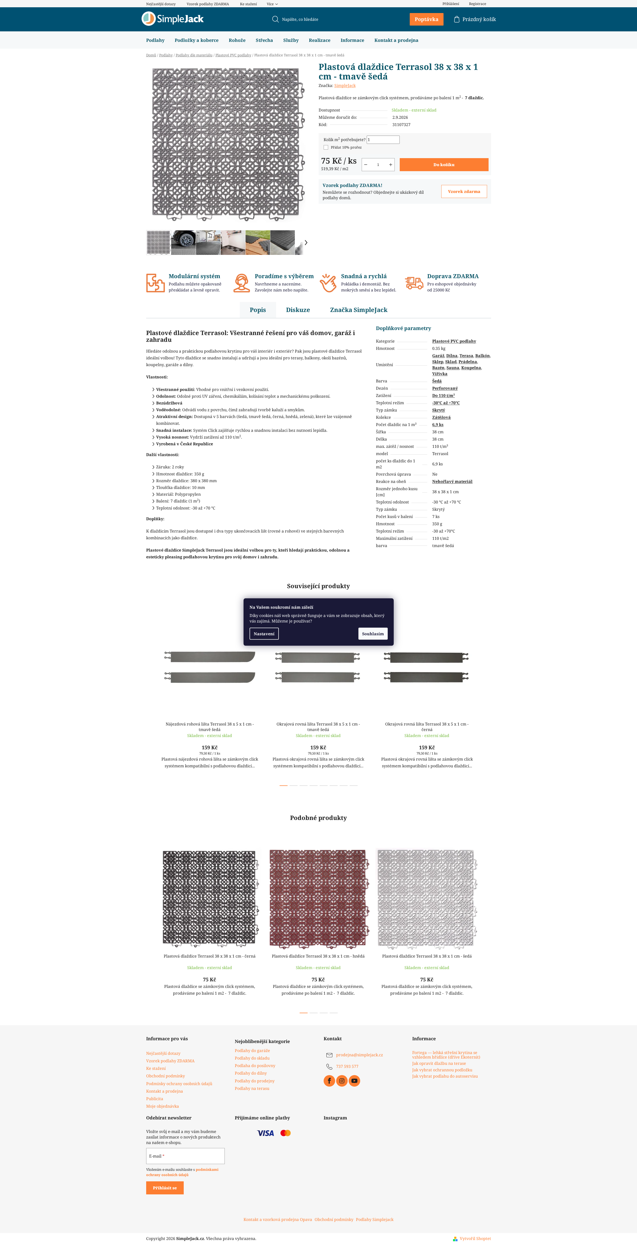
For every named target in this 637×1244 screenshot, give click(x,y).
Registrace (477, 3)
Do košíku (444, 164)
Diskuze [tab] (298, 309)
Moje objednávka (162, 1106)
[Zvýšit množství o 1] (390, 164)
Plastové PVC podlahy (454, 341)
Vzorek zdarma (464, 191)
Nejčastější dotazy (161, 4)
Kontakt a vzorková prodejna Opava (278, 1219)
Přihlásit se (165, 1188)
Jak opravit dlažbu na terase (439, 1063)
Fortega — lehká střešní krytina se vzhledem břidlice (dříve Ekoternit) (446, 1055)
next (487, 699)
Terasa (466, 355)
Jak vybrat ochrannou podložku (442, 1070)
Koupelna (471, 367)
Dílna (452, 355)
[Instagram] (342, 1081)
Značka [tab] (358, 309)
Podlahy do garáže (252, 1050)
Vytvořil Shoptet (475, 1238)
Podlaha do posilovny (255, 1065)
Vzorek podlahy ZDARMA (208, 4)
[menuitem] (155, 40)
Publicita (154, 1098)
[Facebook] (329, 1081)
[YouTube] (354, 1081)
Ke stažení (248, 4)
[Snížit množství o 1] (365, 164)
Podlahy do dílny (251, 1073)
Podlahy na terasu (252, 1088)
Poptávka (427, 19)
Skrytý (438, 410)
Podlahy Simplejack (374, 1219)
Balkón (482, 355)
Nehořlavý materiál (452, 481)
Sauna (453, 367)
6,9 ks (438, 424)
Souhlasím (373, 634)
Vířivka (440, 373)
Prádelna (468, 361)
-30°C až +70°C (446, 402)
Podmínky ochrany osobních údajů (179, 1083)
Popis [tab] (258, 309)
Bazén (438, 367)
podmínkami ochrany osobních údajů (182, 1172)
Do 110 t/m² (443, 395)
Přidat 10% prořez (346, 147)
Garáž (438, 355)
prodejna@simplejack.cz (359, 1055)
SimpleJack (345, 85)
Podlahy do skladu (252, 1058)
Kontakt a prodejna (164, 1091)
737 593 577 (347, 1066)
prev (150, 699)
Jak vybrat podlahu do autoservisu (445, 1076)
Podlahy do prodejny (255, 1081)
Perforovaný (445, 388)
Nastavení (264, 634)
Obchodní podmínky (165, 1076)
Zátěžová (441, 417)
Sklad (451, 361)
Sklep (437, 361)
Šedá (437, 381)
